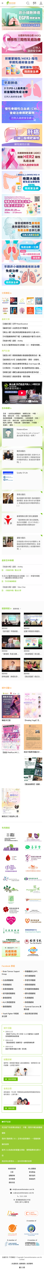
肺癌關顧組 (29, 1002)
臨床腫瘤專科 (26, 416)
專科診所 (11, 416)
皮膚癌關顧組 (8, 989)
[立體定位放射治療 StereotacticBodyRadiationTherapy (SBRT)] (13, 301)
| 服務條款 (22, 1263)
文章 (11, 1172)
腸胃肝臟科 (26, 423)
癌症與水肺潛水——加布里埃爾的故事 (17, 1161)
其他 (36, 418)
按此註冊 (11, 1108)
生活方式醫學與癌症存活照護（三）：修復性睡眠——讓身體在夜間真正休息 (21, 577)
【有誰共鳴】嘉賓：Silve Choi (13, 587)
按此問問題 (12, 1079)
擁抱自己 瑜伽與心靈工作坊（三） (15, 816)
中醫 (34, 413)
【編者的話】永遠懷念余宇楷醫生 (15, 328)
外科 (17, 416)
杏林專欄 (6, 408)
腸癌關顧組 (7, 1007)
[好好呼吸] (22, 301)
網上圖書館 (32, 1169)
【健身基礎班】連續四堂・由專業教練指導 (19, 1042)
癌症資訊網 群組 (31, 1014)
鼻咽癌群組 (7, 998)
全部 (4, 413)
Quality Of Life (22, 473)
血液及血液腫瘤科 (15, 413)
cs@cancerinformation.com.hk (23, 1193)
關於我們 (32, 1175)
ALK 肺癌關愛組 (9, 1002)
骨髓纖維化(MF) (31, 971)
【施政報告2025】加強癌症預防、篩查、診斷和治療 (22, 360)
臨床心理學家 (7, 423)
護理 (11, 425)
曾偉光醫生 (21, 494)
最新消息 (12, 1182)
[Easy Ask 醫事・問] (30, 301)
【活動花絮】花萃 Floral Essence (15, 324)
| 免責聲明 (29, 1263)
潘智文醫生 (21, 538)
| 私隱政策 (15, 1263)
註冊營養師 (29, 418)
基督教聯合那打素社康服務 (27, 516)
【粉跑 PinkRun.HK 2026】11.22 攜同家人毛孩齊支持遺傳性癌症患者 (22, 1035)
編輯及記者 (27, 413)
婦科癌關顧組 (30, 993)
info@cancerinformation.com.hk (23, 1189)
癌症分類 (16, 420)
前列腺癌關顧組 (9, 993)
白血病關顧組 (8, 980)
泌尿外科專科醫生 (27, 420)
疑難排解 (12, 1175)
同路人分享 (7, 420)
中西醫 (34, 423)
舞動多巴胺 (6, 720)
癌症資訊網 (12, 1169)
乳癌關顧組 (29, 998)
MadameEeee (22, 429)
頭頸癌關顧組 (30, 985)
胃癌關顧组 (7, 985)
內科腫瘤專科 (18, 418)
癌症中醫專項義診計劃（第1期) (16, 1049)
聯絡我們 (32, 1179)
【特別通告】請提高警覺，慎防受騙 (16, 376)
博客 (4, 416)
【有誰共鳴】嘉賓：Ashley (12, 341)
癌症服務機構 (7, 418)
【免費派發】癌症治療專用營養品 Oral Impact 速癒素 (22, 364)
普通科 (5, 425)
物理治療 (17, 423)
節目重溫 (32, 1172)
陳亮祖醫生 (21, 451)
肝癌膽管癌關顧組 (32, 989)
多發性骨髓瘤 (30, 980)
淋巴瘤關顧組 (30, 976)
